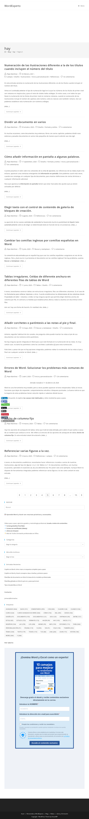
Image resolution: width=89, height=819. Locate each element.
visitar (74, 632)
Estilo (9, 620)
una (52, 632)
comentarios (38, 609)
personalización (13, 628)
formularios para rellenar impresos (20, 294)
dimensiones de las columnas (69, 294)
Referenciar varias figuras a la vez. (27, 451)
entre (77, 617)
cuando (75, 609)
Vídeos (52, 814)
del (58, 613)
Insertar (11, 624)
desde (68, 613)
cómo (48, 613)
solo (57, 628)
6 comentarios (66, 127)
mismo (42, 624)
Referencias (54, 77)
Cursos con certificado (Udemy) (16, 528)
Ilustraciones (25, 77)
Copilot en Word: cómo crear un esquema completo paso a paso (25, 569)
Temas (10, 632)
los (32, 624)
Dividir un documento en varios (25, 122)
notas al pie (76, 171)
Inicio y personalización (40, 77)
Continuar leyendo (14, 112)
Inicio (67, 620)
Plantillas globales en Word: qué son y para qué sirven (21, 581)
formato (34, 620)
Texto (21, 632)
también (69, 628)
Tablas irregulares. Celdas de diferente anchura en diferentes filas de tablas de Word (37, 278)
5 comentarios (57, 285)
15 (76, 495)
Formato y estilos (51, 127)
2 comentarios (59, 249)
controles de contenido (32, 222)
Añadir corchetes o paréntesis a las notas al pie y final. (40, 323)
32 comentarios (69, 77)
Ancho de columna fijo (19, 418)
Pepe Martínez (12, 74)
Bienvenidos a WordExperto (35, 814)
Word (10, 636)
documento (23, 617)
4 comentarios (67, 328)
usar (63, 632)
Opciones (64, 624)
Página (28, 628)
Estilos (21, 620)
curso (10, 613)
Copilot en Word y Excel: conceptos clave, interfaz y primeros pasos (26, 573)
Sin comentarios (13, 164)
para (76, 624)
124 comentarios (62, 376)
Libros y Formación (62, 814)
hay (56, 620)
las (22, 624)
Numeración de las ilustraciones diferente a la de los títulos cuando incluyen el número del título (43, 67)
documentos (39, 617)
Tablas (38, 285)
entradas (65, 617)
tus (43, 632)
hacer (46, 620)
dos (53, 617)
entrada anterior (19, 91)
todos (33, 632)
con (51, 609)
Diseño (16, 77)
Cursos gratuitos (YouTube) (15, 526)
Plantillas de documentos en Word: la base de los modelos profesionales (27, 577)
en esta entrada (19, 255)
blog (24, 609)
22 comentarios (62, 456)
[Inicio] (5, 52)
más (52, 624)
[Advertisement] (44, 26)
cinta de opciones (49, 171)
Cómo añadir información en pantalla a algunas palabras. (42, 156)
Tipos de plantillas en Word (13, 585)
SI (39, 628)
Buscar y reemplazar (42, 249)
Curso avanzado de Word (28, 613)
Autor (22, 814)
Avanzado (11, 609)
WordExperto (12, 6)
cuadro (62, 609)
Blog (46, 814)
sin (47, 628)
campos (10, 77)
